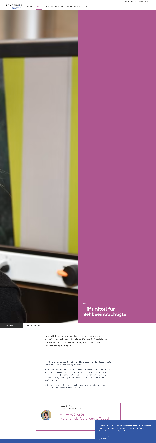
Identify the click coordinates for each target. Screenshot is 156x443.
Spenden (127, 1)
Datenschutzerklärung (126, 431)
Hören (29, 6)
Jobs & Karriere (73, 6)
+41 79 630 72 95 (72, 414)
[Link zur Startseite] (14, 6)
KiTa (85, 6)
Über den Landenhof (54, 6)
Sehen (39, 6)
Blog (132, 1)
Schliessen (104, 438)
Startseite (29, 325)
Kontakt (145, 6)
